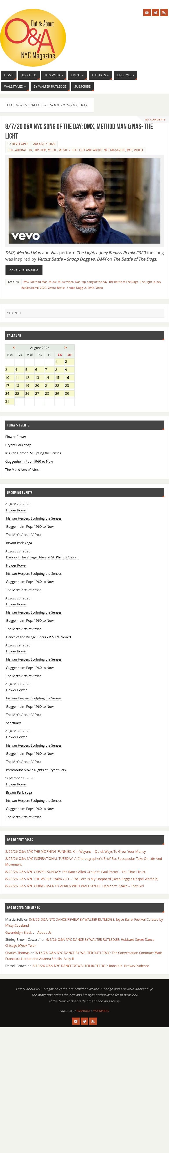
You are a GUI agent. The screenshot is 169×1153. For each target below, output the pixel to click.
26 (29, 393)
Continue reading (24, 270)
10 (9, 378)
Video (138, 150)
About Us (44, 932)
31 (9, 401)
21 (49, 386)
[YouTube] (147, 12)
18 (19, 386)
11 (19, 378)
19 (29, 386)
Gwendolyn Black (18, 932)
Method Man (39, 282)
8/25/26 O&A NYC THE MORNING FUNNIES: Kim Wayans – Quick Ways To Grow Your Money (75, 851)
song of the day (97, 282)
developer (20, 144)
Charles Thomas (17, 952)
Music (52, 150)
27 (39, 393)
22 (59, 386)
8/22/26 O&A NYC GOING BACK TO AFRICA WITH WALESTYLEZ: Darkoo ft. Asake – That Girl (74, 886)
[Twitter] (155, 12)
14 (49, 378)
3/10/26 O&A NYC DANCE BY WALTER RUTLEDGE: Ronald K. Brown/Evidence (90, 965)
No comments (155, 119)
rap (83, 282)
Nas (77, 282)
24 (9, 393)
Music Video (68, 150)
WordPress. (101, 1011)
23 (69, 386)
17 (9, 386)
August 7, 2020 (44, 144)
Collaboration (20, 150)
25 (19, 393)
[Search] (159, 314)
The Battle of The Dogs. (124, 282)
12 (29, 378)
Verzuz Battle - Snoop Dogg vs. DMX (71, 288)
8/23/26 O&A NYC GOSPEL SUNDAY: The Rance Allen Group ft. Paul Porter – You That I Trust (75, 871)
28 (49, 393)
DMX (26, 282)
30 (69, 393)
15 (59, 378)
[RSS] (164, 12)
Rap (130, 150)
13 (39, 378)
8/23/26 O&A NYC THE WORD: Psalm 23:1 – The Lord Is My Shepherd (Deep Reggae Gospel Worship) (81, 879)
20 (39, 386)
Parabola (83, 1011)
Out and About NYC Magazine (102, 150)
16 (69, 378)
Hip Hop (40, 150)
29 (59, 393)
